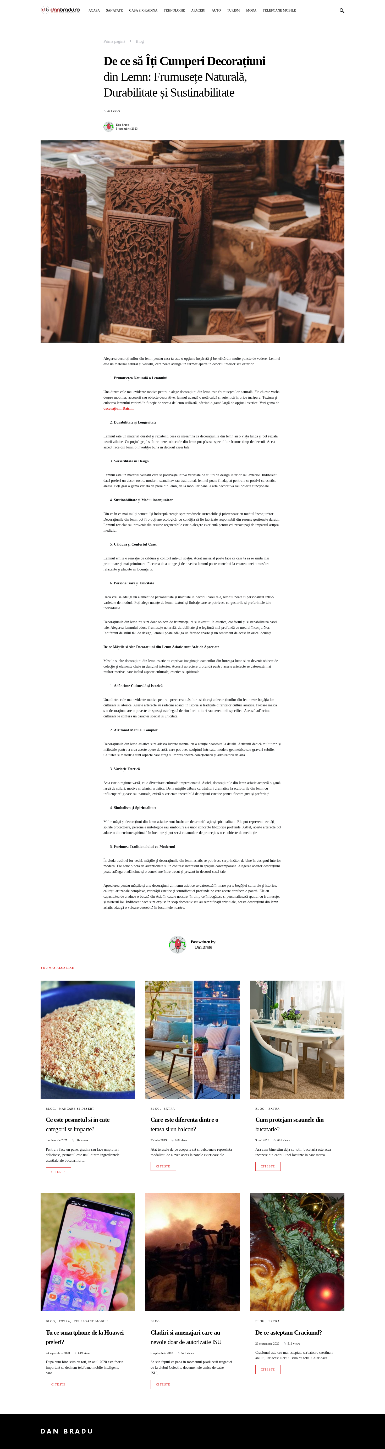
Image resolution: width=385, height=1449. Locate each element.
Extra (169, 1108)
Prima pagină (114, 41)
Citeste (58, 1171)
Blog (140, 41)
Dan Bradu (122, 124)
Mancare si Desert (76, 1108)
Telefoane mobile (91, 1321)
